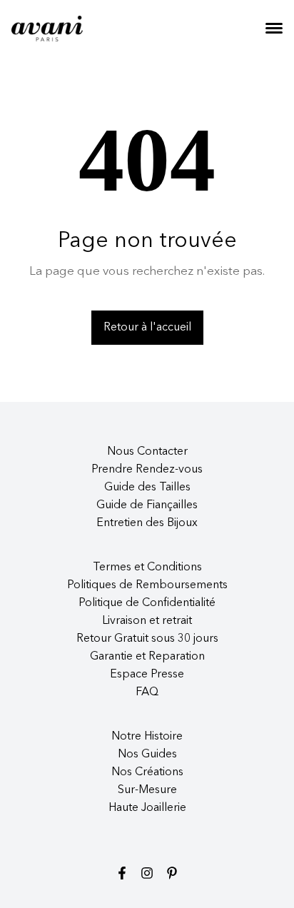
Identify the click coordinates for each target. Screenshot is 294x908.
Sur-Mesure (147, 790)
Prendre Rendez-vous (147, 469)
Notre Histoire (147, 736)
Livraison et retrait (147, 621)
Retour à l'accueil (147, 327)
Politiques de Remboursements (147, 585)
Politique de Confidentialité (147, 603)
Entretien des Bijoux (147, 523)
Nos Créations (147, 772)
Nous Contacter (147, 452)
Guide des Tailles (147, 487)
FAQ (147, 692)
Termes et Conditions (147, 567)
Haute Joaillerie (147, 808)
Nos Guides (147, 754)
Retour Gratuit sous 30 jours (147, 639)
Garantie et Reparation (147, 656)
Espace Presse (147, 674)
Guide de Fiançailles (147, 505)
